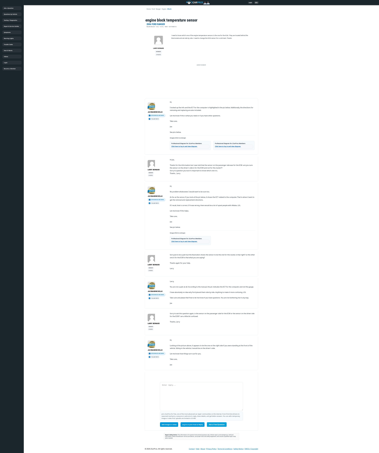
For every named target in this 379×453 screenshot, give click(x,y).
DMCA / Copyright (251, 449)
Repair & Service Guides (11, 26)
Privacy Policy (211, 449)
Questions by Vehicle (10, 14)
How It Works (8, 50)
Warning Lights (9, 38)
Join (256, 2)
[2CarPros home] (187, 2)
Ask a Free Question (217, 424)
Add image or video (169, 425)
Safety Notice (238, 449)
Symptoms (7, 32)
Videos (6, 56)
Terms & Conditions (225, 449)
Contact (192, 449)
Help (197, 449)
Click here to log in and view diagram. (184, 146)
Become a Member (10, 69)
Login (250, 2)
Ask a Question (8, 8)
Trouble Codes (8, 44)
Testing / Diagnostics (10, 20)
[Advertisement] (201, 80)
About (203, 449)
